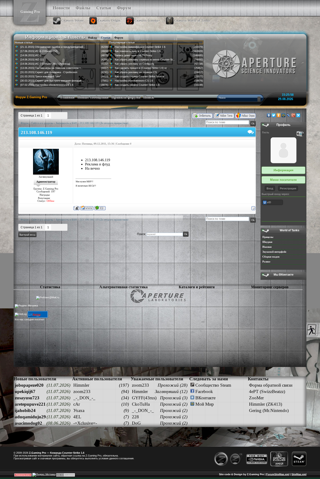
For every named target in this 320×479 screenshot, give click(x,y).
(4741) (104, 72)
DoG (136, 423)
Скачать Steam (72, 20)
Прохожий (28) (172, 385)
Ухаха (78, 410)
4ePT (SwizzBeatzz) (267, 391)
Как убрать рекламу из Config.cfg (134, 63)
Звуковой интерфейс (274, 251)
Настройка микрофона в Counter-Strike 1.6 (140, 46)
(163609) (198, 51)
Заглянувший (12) (171, 391)
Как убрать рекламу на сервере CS (136, 72)
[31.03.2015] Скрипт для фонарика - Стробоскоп (48, 72)
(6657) (104, 68)
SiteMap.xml (298, 474)
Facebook (203, 391)
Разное (266, 261)
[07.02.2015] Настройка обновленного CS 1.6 (46, 84)
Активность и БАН (66, 123)
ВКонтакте (205, 397)
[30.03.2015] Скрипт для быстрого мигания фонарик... (52, 80)
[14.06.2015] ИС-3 (30, 55)
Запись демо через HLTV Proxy (133, 55)
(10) (125, 404)
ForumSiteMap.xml (277, 474)
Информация (284, 170)
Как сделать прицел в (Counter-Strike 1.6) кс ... (142, 68)
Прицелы (267, 237)
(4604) (104, 51)
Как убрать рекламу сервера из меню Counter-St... (145, 59)
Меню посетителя (283, 180)
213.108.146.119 (89, 123)
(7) (126, 416)
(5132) (104, 63)
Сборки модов (270, 256)
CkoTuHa (141, 404)
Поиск (148, 97)
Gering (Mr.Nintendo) (269, 410)
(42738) (198, 63)
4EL (77, 416)
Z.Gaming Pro (93, 455)
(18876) (104, 84)
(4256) (104, 59)
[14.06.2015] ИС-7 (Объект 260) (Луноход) (45, 63)
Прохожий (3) (173, 397)
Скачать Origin (109, 20)
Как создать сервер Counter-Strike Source (139, 76)
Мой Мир (204, 404)
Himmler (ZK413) (265, 404)
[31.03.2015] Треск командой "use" (40, 76)
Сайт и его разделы (42, 123)
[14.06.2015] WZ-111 (32, 59)
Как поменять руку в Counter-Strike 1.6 (138, 51)
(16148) (198, 84)
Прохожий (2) (173, 404)
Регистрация (288, 188)
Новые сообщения (93, 97)
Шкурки (267, 241)
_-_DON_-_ (84, 397)
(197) (124, 385)
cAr (76, 404)
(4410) (104, 76)
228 (135, 416)
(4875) (104, 55)
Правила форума (126, 97)
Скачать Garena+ (147, 20)
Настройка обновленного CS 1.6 (134, 80)
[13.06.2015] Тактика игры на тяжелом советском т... (51, 68)
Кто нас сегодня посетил (29, 319)
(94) (125, 391)
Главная (67, 97)
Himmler (46, 143)
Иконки (267, 246)
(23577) (198, 76)
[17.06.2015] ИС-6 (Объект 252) (39, 51)
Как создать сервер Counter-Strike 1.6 (137, 84)
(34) (125, 397)
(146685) (198, 55)
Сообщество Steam (212, 385)
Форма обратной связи (270, 385)
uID (269, 202)
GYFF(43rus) (144, 397)
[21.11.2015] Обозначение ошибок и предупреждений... (52, 46)
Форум (124, 7)
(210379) (198, 46)
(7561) (104, 80)
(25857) (198, 68)
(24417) (198, 72)
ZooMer (256, 397)
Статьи (103, 7)
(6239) (104, 46)
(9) (126, 410)
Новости (61, 7)
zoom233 (81, 391)
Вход (270, 188)
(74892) (198, 59)
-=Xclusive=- (85, 423)
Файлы (83, 7)
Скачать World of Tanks (192, 20)
